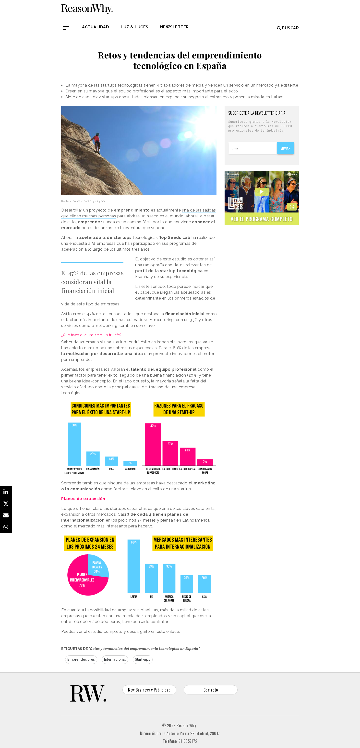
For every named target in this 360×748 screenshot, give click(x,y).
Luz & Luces (134, 27)
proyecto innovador (172, 353)
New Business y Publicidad (149, 690)
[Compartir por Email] (6, 515)
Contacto (211, 690)
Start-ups (142, 659)
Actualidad (95, 27)
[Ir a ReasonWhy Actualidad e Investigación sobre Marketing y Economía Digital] (87, 8)
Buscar (290, 28)
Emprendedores (81, 659)
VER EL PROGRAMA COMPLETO (262, 219)
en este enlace (165, 631)
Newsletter (174, 27)
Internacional (115, 659)
